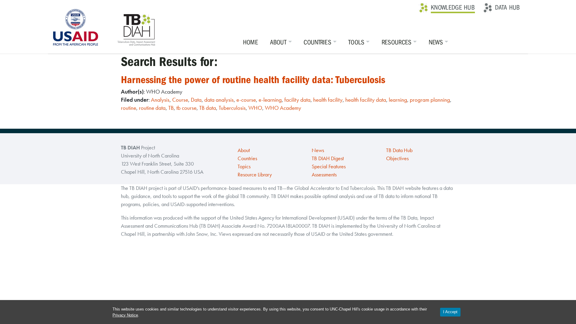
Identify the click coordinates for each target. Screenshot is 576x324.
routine (128, 108)
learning (398, 100)
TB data (207, 108)
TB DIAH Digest (328, 158)
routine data (152, 108)
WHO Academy (283, 108)
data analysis (219, 100)
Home (250, 42)
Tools (356, 42)
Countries (317, 42)
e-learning (270, 100)
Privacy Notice (125, 315)
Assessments (324, 174)
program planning (430, 100)
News (436, 42)
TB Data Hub (399, 150)
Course (180, 100)
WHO (255, 108)
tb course (186, 108)
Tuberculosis (232, 108)
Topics (244, 166)
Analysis (160, 100)
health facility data (365, 100)
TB (171, 108)
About (278, 42)
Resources (397, 42)
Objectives (397, 158)
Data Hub (507, 7)
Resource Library (255, 174)
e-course (246, 100)
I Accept (450, 312)
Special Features (329, 166)
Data (196, 100)
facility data (297, 100)
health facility (328, 100)
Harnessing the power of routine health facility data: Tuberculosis (253, 80)
